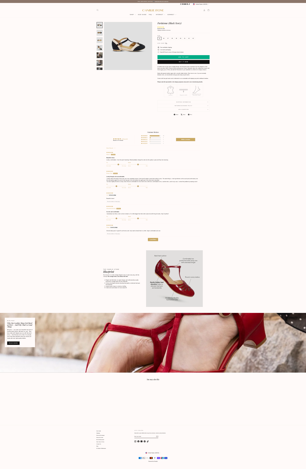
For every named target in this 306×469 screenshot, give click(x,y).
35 (159, 38)
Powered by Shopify (153, 461)
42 (189, 38)
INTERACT (160, 14)
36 (163, 38)
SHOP (132, 14)
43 (193, 38)
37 (168, 38)
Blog (97, 446)
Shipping (159, 30)
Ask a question (183, 109)
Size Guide (98, 430)
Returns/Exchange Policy (183, 105)
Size (158, 35)
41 (184, 38)
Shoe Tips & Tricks (100, 441)
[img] (109, 152)
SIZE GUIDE (142, 14)
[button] (160, 27)
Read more (13, 343)
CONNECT (171, 14)
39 (176, 38)
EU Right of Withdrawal (101, 448)
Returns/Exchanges (100, 435)
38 (172, 38)
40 (180, 38)
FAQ (150, 14)
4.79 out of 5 (125, 139)
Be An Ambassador (100, 439)
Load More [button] (153, 239)
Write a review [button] (185, 139)
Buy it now (183, 61)
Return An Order (99, 437)
